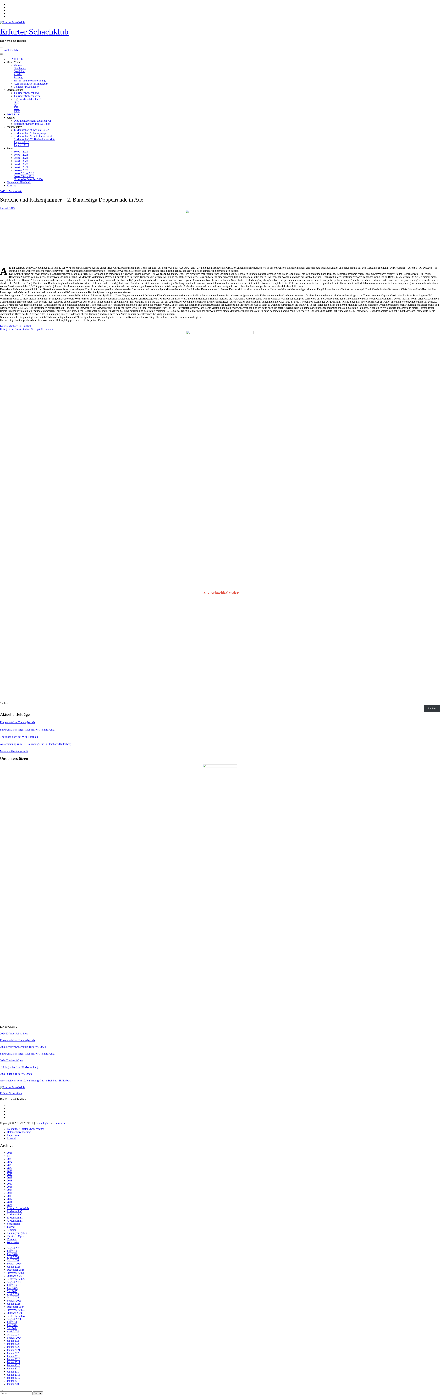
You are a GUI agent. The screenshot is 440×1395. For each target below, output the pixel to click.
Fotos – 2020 (21, 170)
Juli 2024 (12, 1322)
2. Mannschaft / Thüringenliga (30, 133)
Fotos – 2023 (21, 160)
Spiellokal (19, 71)
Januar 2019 (13, 1356)
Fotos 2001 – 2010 (24, 176)
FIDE (17, 111)
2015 (9, 1189)
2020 (9, 1174)
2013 (3, 191)
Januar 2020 (13, 1353)
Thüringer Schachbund (26, 92)
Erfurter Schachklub (34, 31)
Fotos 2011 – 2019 (24, 173)
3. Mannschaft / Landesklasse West (33, 136)
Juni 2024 (12, 1325)
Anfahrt (18, 74)
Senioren (11, 1229)
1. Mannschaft (14, 191)
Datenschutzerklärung (19, 1132)
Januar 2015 (13, 1368)
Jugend (10, 1073)
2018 (9, 1180)
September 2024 (16, 1316)
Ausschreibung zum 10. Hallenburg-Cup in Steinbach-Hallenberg (35, 744)
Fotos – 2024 (21, 157)
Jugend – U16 (21, 142)
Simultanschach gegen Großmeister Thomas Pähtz (27, 729)
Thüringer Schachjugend (27, 96)
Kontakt (11, 185)
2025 (9, 1158)
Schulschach (13, 1223)
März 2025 (13, 1297)
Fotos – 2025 (21, 154)
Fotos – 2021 (21, 167)
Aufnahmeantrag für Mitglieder (31, 83)
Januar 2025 (13, 1303)
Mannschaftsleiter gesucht (14, 751)
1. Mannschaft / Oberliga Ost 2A (31, 129)
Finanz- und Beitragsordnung (30, 80)
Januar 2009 (13, 1383)
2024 (9, 1162)
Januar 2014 (13, 1371)
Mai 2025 (12, 1291)
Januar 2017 (13, 1362)
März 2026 (13, 1260)
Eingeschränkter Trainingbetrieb (17, 722)
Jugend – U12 (21, 145)
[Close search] (1, 1390)
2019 (9, 1177)
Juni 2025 (12, 1288)
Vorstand (18, 65)
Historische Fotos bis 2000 (28, 179)
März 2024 (13, 1334)
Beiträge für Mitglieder (26, 86)
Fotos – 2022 (21, 163)
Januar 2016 (13, 1365)
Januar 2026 (13, 1266)
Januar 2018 (13, 1359)
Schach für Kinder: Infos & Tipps (32, 123)
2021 (9, 1171)
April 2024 (13, 1331)
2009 (9, 1205)
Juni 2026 (12, 1254)
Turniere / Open (37, 1046)
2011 (9, 1202)
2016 (9, 1186)
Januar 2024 (13, 1340)
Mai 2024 (12, 1328)
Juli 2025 (12, 1285)
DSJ (16, 105)
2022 (9, 1168)
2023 (9, 1165)
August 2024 (14, 1319)
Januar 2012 (13, 1377)
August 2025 (14, 1282)
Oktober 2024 (14, 1312)
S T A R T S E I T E (18, 58)
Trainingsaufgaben (17, 1233)
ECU (16, 108)
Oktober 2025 (14, 1275)
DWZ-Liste (13, 114)
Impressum (13, 1135)
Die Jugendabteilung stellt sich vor (32, 120)
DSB (16, 102)
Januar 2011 (13, 1380)
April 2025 (13, 1294)
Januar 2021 (13, 1350)
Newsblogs (41, 1123)
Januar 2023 (13, 1343)
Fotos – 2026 (21, 151)
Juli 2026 (12, 1251)
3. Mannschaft (14, 1217)
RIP (9, 1155)
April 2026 (13, 1257)
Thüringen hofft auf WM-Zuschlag (19, 736)
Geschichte (20, 68)
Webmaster (13, 1242)
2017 (9, 1183)
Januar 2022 (13, 1346)
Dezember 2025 (15, 1269)
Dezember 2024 (15, 1306)
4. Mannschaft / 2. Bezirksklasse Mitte (34, 139)
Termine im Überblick (19, 182)
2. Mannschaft (14, 1214)
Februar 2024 (14, 1337)
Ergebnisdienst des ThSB (27, 99)
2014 (9, 1192)
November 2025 (16, 1272)
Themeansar (59, 1123)
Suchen (4, 703)
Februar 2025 (14, 1300)
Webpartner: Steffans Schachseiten (25, 1128)
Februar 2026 (14, 1263)
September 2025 (16, 1279)
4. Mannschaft (14, 1220)
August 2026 (14, 1248)
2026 (3, 1033)
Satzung (18, 77)
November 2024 (16, 1309)
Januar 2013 (13, 1374)
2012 (9, 1199)
